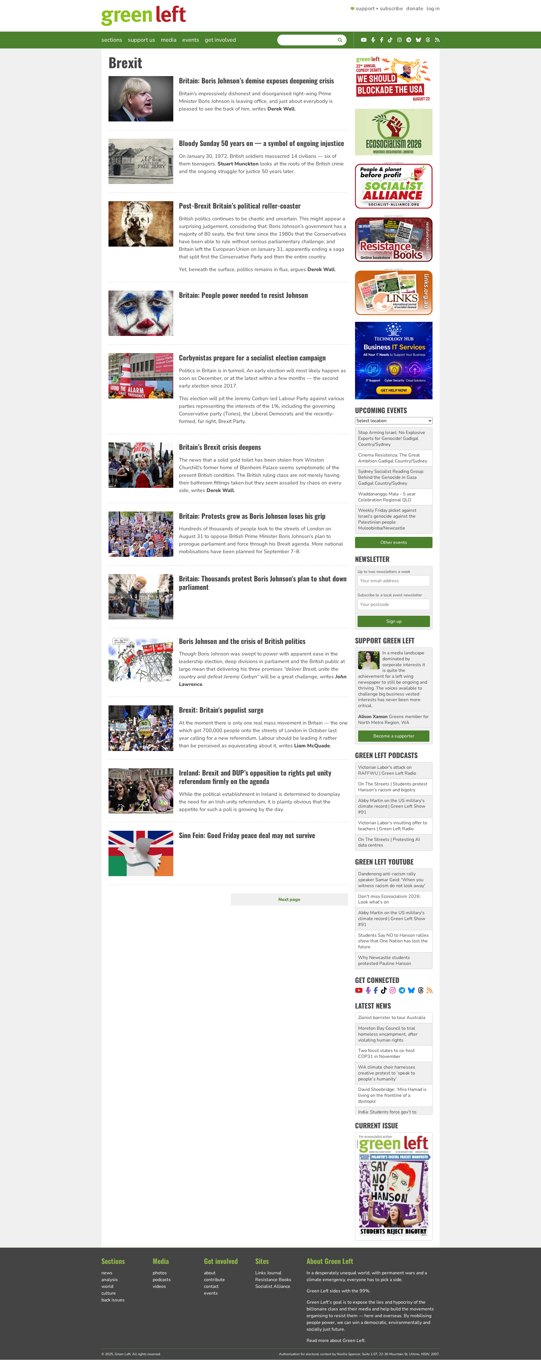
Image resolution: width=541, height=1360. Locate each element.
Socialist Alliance (272, 1286)
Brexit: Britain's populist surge (221, 710)
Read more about (336, 1340)
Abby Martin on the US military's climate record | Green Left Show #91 (391, 807)
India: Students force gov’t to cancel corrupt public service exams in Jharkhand (387, 1107)
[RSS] (430, 990)
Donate (414, 9)
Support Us (141, 40)
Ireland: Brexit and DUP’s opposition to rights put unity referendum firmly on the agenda (255, 776)
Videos (159, 1286)
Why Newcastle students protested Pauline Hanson (384, 960)
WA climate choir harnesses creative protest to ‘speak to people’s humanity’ (386, 1063)
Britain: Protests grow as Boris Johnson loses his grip (252, 516)
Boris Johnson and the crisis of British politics (242, 641)
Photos (160, 1273)
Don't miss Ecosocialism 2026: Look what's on (389, 899)
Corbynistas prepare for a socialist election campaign (252, 357)
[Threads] (421, 990)
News (106, 1273)
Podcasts (162, 1280)
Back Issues (113, 1300)
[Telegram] (402, 990)
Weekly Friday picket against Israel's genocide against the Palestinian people (387, 516)
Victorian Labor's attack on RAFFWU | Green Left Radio (387, 770)
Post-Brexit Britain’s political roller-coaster (240, 205)
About (210, 1273)
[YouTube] (359, 990)
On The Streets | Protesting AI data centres (389, 842)
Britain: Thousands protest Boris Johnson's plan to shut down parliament (263, 582)
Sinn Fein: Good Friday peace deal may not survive (247, 835)
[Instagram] (393, 990)
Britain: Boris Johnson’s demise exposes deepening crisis (256, 80)
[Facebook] (376, 990)
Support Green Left (384, 640)
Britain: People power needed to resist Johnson (243, 295)
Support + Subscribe (379, 9)
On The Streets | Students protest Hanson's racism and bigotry (392, 787)
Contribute (214, 1280)
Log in (433, 9)
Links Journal (268, 1273)
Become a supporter (393, 736)
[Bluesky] (411, 990)
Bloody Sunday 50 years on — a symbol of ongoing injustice (261, 143)
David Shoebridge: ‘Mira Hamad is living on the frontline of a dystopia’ (392, 1085)
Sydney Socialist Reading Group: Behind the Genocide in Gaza (391, 474)
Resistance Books (273, 1280)
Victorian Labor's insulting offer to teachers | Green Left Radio (392, 826)
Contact (211, 1286)
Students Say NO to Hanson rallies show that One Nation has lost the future (393, 941)
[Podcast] (368, 990)
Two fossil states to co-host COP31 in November (386, 1043)
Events (190, 40)
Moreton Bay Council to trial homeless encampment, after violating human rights (388, 1024)
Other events (393, 542)
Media (169, 40)
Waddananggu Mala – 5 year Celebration (387, 497)
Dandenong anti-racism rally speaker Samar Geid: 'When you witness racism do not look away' (391, 880)
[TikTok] (384, 990)
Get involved (220, 40)
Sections (111, 40)
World (107, 1286)
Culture (108, 1293)
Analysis (109, 1280)
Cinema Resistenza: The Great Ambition (389, 458)
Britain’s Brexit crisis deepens (220, 447)
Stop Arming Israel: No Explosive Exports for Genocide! (391, 435)
